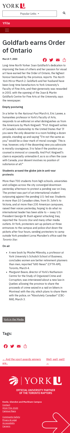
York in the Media (14, 319)
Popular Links (28, 13)
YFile (6, 23)
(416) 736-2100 (10, 408)
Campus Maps (9, 411)
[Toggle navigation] (7, 30)
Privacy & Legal (9, 420)
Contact (6, 405)
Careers (6, 426)
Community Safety (11, 417)
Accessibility (8, 423)
